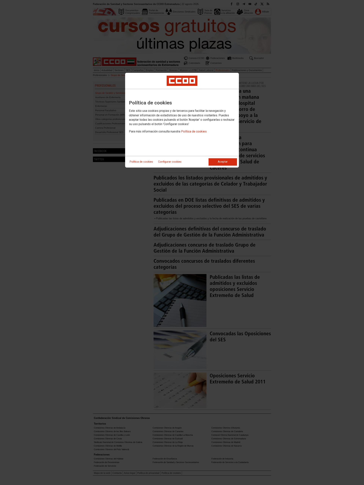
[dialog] (182, 120)
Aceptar (223, 161)
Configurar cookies (169, 161)
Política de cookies (194, 131)
